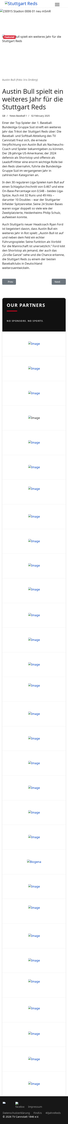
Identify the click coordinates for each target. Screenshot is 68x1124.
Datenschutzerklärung (16, 1113)
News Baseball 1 (18, 115)
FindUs (38, 1113)
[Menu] (57, 4)
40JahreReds (53, 1113)
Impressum (35, 1106)
